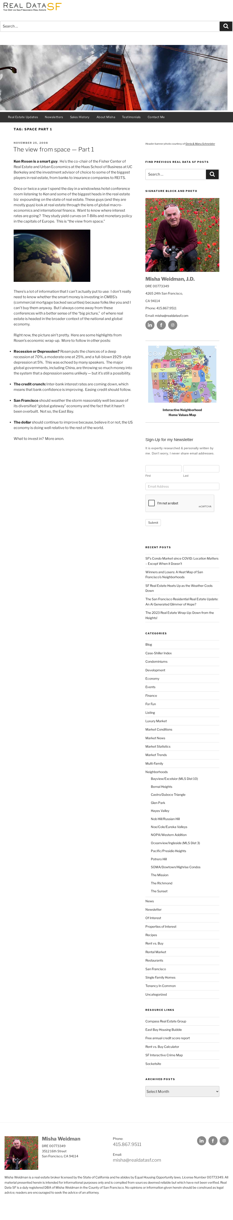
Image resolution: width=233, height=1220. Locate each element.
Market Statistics (157, 746)
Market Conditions (158, 729)
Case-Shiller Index (158, 653)
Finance (151, 695)
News (149, 901)
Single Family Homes (160, 977)
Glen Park (158, 803)
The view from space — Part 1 (53, 149)
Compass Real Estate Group (165, 1021)
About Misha (105, 117)
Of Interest (153, 918)
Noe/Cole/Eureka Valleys (169, 827)
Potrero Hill (159, 859)
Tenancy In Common (160, 986)
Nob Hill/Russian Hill (165, 819)
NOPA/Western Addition (169, 835)
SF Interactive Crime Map (164, 1055)
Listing (150, 712)
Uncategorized (156, 994)
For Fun (150, 704)
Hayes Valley (160, 811)
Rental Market (155, 952)
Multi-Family (154, 763)
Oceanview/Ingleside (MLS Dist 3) (175, 843)
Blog (148, 644)
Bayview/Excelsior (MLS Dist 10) (174, 779)
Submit (153, 522)
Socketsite (153, 1064)
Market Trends (156, 755)
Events (150, 687)
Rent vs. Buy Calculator (162, 1047)
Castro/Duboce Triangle (168, 794)
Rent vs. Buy (154, 943)
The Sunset (159, 891)
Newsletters (54, 117)
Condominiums (156, 661)
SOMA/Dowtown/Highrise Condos (175, 867)
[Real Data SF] (32, 11)
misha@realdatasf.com (171, 315)
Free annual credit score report (167, 1038)
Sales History (80, 117)
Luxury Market (156, 721)
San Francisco (155, 969)
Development (155, 670)
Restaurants (154, 960)
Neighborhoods (156, 772)
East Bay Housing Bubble (163, 1030)
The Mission (159, 875)
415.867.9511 (127, 1144)
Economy (152, 678)
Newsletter (153, 909)
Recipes (151, 935)
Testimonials (131, 117)
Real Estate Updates (23, 117)
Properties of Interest (160, 926)
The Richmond (161, 883)
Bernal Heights (161, 787)
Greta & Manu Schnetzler (200, 143)
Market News (155, 738)
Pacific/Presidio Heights (168, 851)
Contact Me (156, 117)
